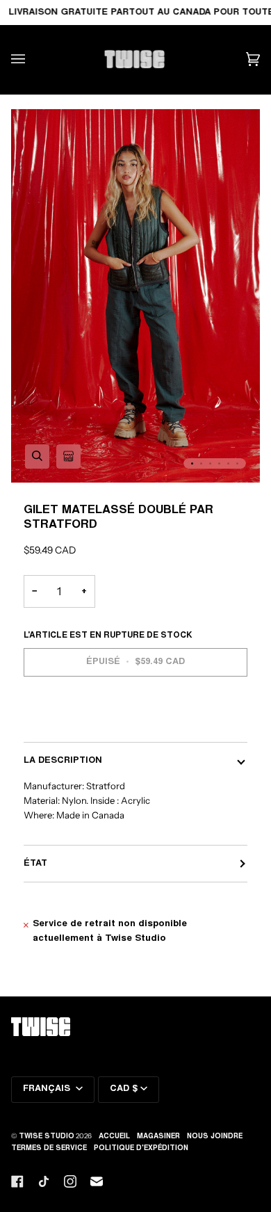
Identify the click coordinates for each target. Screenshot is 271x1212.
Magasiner (158, 1136)
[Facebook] (17, 1181)
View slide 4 (219, 463)
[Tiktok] (44, 1181)
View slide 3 (210, 463)
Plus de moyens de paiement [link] (91, 720)
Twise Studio (46, 1136)
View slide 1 (192, 463)
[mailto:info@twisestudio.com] (96, 1181)
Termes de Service (49, 1148)
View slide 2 (201, 463)
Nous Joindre (215, 1136)
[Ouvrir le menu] (32, 59)
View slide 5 (228, 463)
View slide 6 (237, 463)
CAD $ (124, 1089)
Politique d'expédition (141, 1148)
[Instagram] (70, 1181)
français (48, 1089)
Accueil (114, 1136)
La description (63, 761)
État (35, 863)
